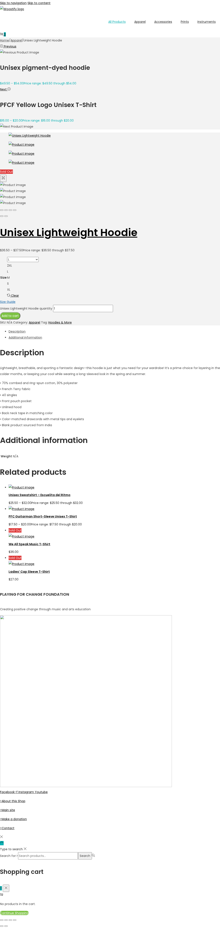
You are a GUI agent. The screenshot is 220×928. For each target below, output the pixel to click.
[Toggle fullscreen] (10, 210)
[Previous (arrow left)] (1, 216)
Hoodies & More (60, 322)
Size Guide (7, 302)
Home (4, 40)
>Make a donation (13, 819)
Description (17, 331)
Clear (15, 295)
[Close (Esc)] (1, 210)
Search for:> (9, 856)
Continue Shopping (14, 913)
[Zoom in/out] (14, 210)
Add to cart (10, 316)
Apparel (16, 40)
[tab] (114, 331)
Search (85, 856)
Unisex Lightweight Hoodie (68, 232)
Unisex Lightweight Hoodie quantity (26, 308)
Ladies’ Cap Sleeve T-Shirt (29, 571)
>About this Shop (12, 801)
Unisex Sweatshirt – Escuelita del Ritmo (39, 495)
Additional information (25, 337)
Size (3, 277)
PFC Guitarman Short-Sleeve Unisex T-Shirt (43, 516)
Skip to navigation (13, 3)
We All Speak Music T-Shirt (29, 544)
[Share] (6, 210)
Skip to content (39, 3)
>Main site (7, 810)
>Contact (7, 828)
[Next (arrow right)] (6, 216)
